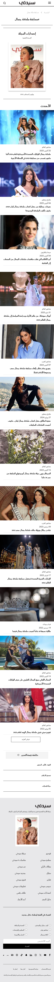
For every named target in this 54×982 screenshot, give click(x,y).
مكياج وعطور (46, 200)
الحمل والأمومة (19, 934)
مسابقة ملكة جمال (33, 12)
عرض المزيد (26, 739)
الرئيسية (46, 12)
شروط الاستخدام (46, 969)
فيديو (48, 853)
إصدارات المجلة (27, 33)
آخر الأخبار (22, 899)
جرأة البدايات (46, 786)
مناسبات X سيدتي (19, 860)
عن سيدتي (21, 867)
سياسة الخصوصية (33, 969)
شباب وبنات (47, 624)
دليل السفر (46, 899)
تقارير (49, 880)
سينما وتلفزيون (46, 252)
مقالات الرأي (46, 867)
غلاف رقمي (21, 893)
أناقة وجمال (44, 934)
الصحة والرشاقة (19, 925)
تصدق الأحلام (46, 775)
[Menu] (49, 2)
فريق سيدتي (21, 880)
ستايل (48, 873)
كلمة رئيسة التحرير (29, 755)
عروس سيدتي (45, 886)
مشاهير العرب (46, 361)
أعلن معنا (23, 969)
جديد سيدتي (20, 873)
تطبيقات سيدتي (19, 886)
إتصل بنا (15, 969)
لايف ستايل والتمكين (41, 925)
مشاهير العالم (46, 147)
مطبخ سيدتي (45, 860)
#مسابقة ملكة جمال (27, 19)
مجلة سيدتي (21, 853)
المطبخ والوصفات (18, 930)
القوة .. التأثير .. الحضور (44, 765)
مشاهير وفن (44, 930)
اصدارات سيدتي (44, 893)
